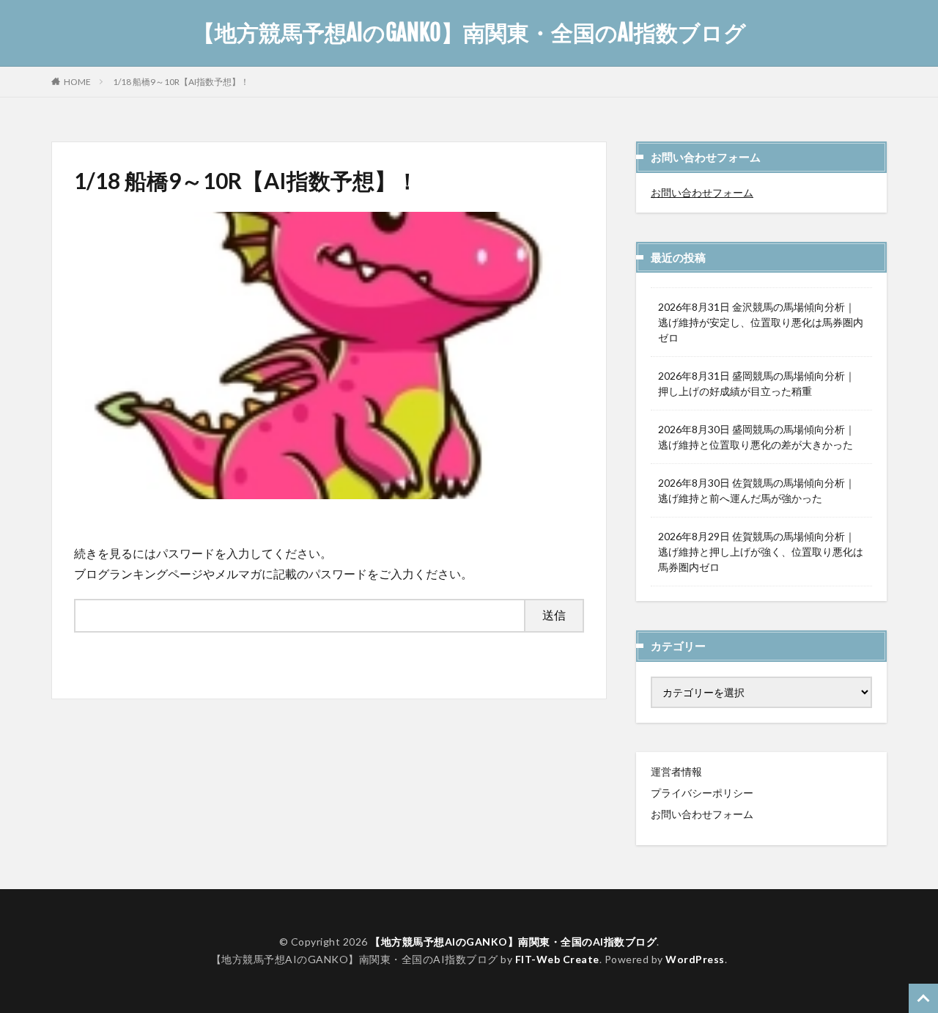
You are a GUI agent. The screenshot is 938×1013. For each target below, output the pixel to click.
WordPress (695, 959)
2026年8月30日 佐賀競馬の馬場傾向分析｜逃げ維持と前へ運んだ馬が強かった (756, 490)
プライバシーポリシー (702, 793)
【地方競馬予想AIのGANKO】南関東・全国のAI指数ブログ (469, 33)
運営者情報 (676, 771)
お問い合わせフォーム (702, 192)
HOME (77, 81)
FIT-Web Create (557, 959)
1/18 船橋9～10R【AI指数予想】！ (181, 81)
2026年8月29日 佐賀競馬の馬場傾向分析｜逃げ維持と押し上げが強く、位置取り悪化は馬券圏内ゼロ (760, 551)
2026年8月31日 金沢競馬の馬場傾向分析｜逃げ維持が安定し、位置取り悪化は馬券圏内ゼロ (760, 322)
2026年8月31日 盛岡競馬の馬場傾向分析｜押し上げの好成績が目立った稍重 (756, 383)
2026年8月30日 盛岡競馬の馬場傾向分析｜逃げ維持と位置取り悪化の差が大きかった (756, 437)
